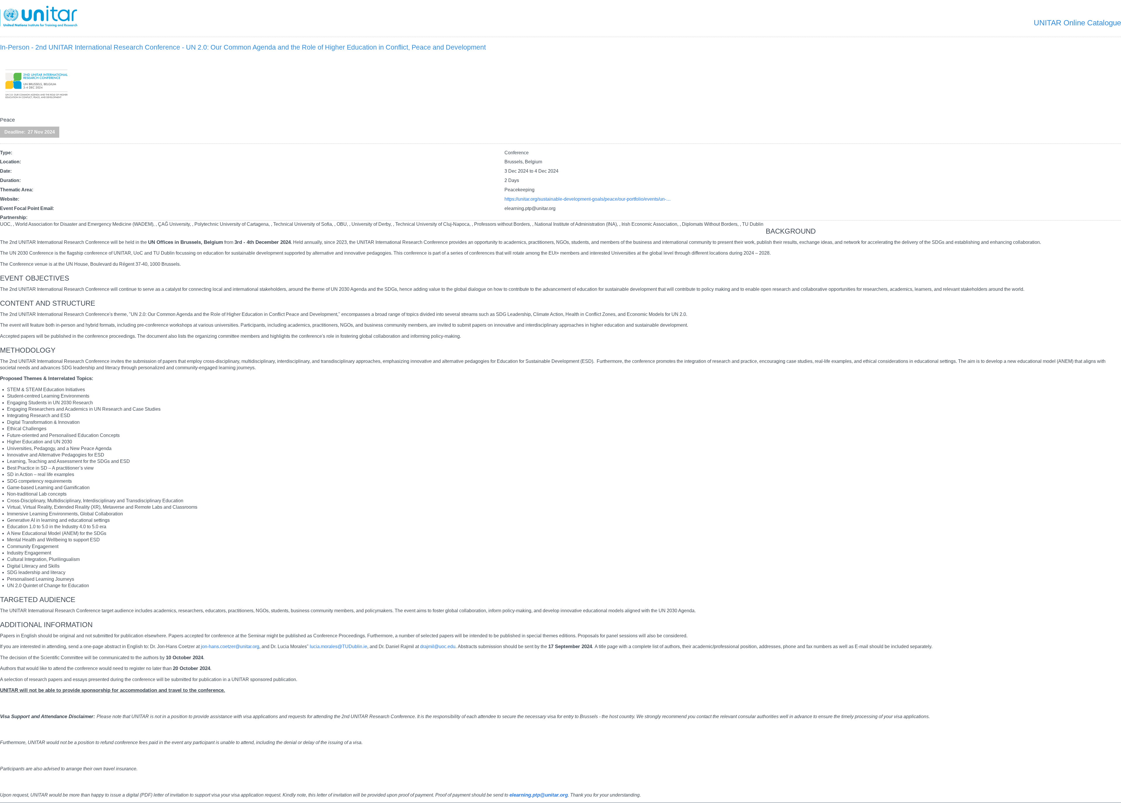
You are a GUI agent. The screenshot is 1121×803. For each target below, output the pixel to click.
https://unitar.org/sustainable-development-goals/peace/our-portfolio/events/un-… (587, 199)
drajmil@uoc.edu (437, 646)
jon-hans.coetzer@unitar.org (230, 646)
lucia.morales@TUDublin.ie (338, 646)
